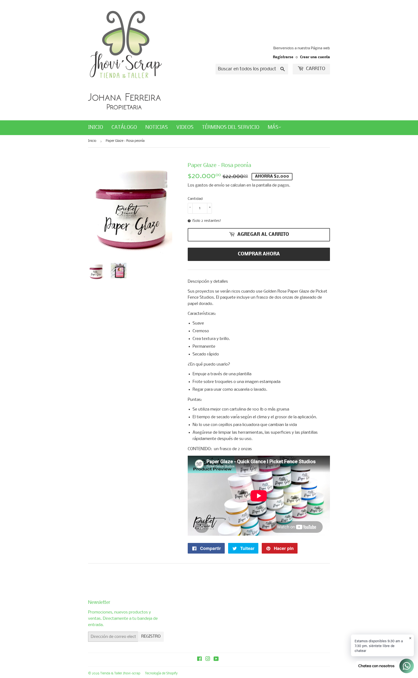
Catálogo (124, 127)
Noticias (156, 127)
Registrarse (283, 57)
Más (273, 127)
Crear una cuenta (315, 57)
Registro (151, 636)
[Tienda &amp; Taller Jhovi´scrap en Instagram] (207, 659)
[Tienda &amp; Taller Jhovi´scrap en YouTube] (216, 659)
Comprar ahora (259, 254)
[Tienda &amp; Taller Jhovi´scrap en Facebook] (199, 659)
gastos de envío (209, 185)
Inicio (95, 127)
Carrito (315, 68)
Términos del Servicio (230, 127)
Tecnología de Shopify (161, 673)
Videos (185, 127)
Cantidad (195, 199)
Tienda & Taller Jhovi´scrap (120, 673)
